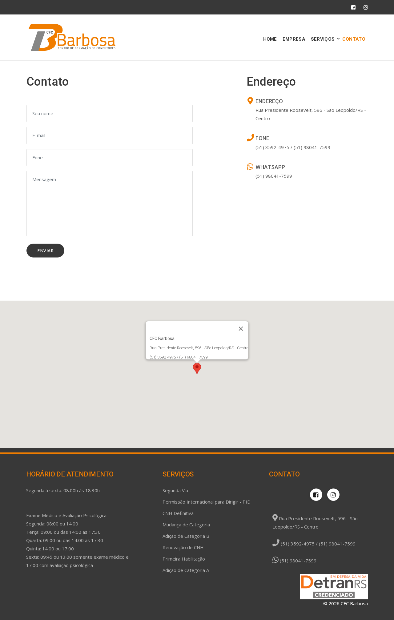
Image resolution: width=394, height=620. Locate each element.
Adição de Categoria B (186, 536)
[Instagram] (366, 7)
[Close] (241, 328)
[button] (197, 368)
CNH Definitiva (178, 513)
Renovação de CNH (183, 547)
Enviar (45, 250)
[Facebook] (353, 7)
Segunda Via (175, 490)
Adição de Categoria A (186, 570)
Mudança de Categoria (186, 524)
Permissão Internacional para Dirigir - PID (207, 502)
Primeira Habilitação (184, 559)
